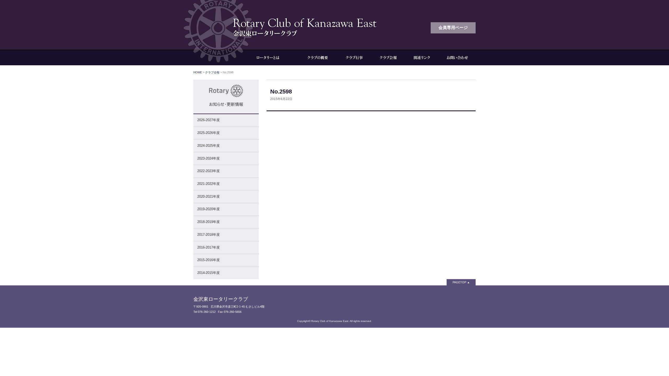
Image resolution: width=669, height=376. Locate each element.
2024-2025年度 (208, 146)
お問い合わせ (457, 57)
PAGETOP (459, 282)
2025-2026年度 (208, 133)
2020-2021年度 (208, 196)
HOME (197, 72)
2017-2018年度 (208, 235)
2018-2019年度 (208, 222)
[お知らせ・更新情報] (226, 111)
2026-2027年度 (208, 120)
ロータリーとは (272, 57)
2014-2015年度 (208, 273)
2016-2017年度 (208, 247)
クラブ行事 (354, 57)
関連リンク (422, 57)
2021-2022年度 (208, 184)
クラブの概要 (317, 57)
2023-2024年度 (208, 158)
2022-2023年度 (208, 171)
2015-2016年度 (208, 260)
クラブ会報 (388, 57)
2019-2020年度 (208, 209)
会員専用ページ (453, 27)
